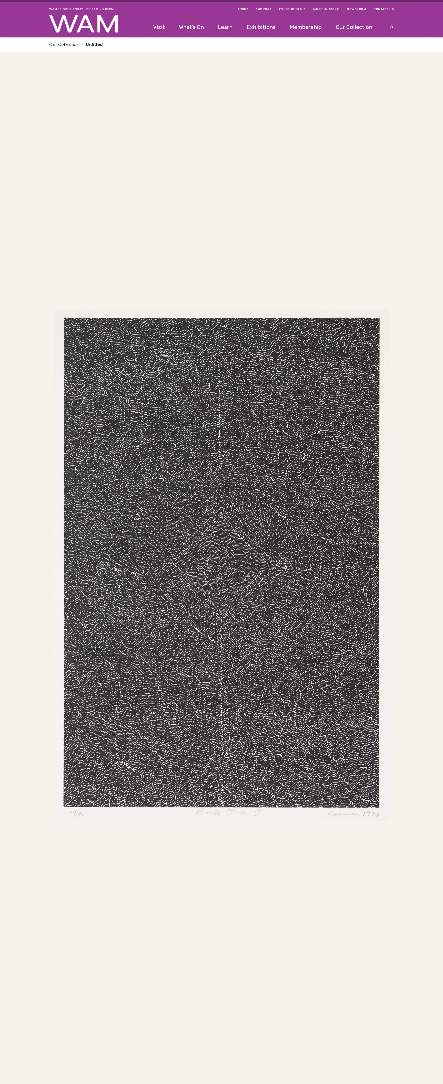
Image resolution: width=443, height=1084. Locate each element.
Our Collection (64, 44)
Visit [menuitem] (159, 27)
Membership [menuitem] (306, 27)
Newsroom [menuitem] (356, 9)
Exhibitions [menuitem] (261, 27)
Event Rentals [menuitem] (292, 9)
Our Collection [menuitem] (354, 27)
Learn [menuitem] (225, 27)
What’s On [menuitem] (191, 27)
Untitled (94, 44)
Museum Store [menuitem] (326, 9)
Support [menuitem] (263, 9)
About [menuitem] (243, 9)
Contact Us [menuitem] (384, 9)
